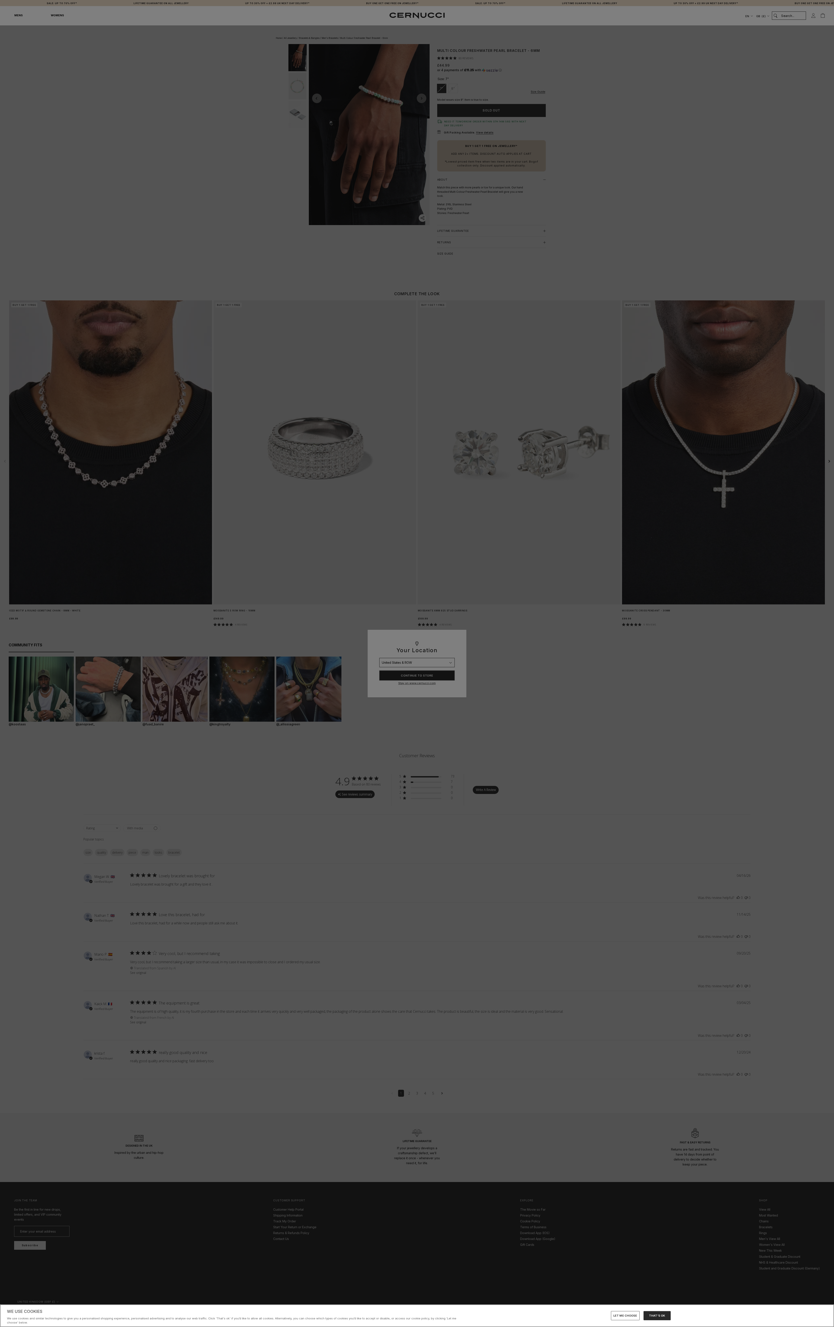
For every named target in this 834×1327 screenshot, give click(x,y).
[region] (417, 1315)
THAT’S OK (657, 1315)
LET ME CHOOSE (625, 1315)
